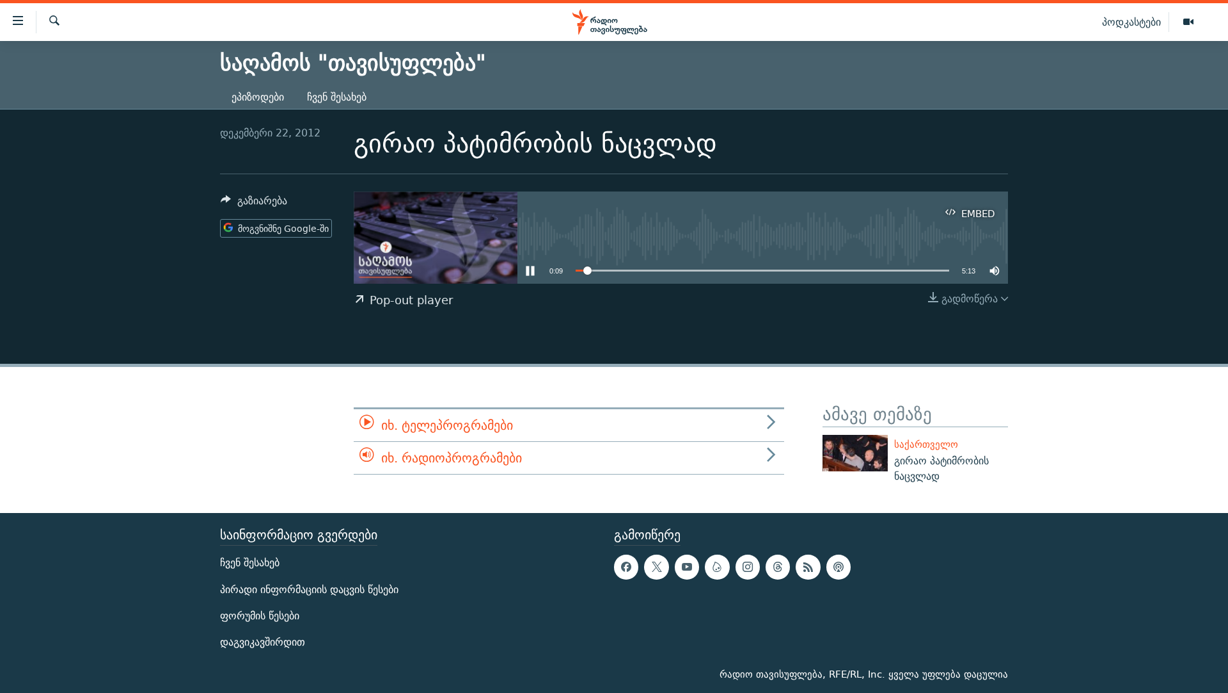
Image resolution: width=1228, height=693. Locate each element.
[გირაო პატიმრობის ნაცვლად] (855, 453)
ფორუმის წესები (259, 616)
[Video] (1188, 22)
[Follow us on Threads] (778, 567)
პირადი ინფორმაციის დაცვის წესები (309, 589)
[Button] (254, 204)
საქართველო (926, 444)
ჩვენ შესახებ (336, 97)
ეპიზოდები (258, 97)
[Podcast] (838, 567)
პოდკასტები (1131, 22)
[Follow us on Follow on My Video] (717, 567)
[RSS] (808, 567)
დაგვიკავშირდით (262, 642)
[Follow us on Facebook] (626, 567)
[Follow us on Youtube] (687, 567)
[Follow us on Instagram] (748, 567)
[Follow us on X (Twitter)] (656, 567)
